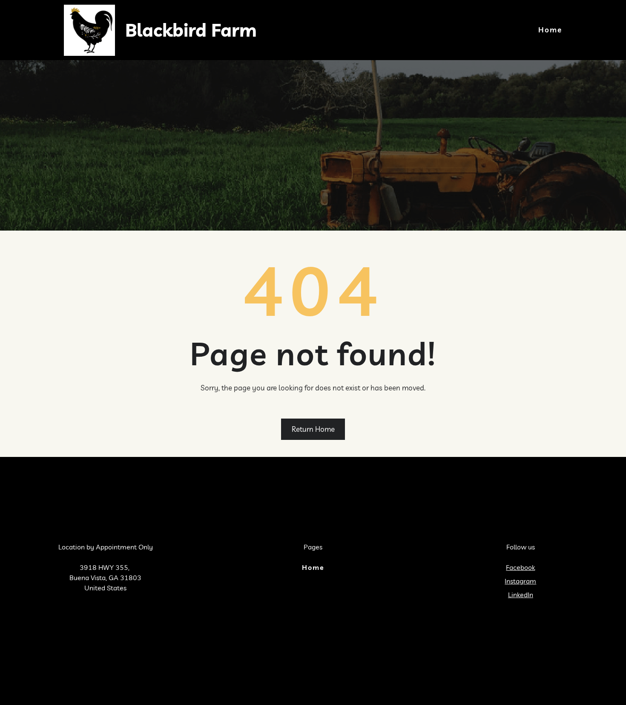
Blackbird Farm (191, 30)
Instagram (520, 581)
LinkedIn (520, 594)
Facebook (520, 567)
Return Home (313, 429)
